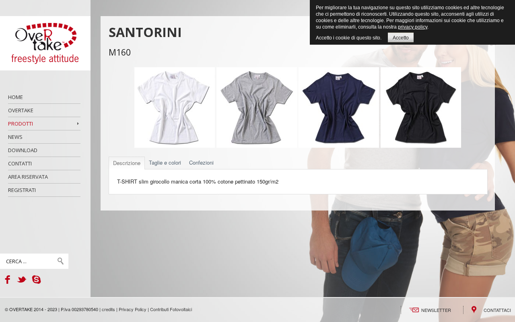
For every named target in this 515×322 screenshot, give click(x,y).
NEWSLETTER (436, 310)
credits (108, 309)
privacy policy (412, 27)
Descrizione (126, 163)
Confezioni (201, 162)
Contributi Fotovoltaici (171, 309)
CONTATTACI (497, 310)
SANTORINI (145, 32)
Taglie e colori (165, 162)
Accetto (401, 38)
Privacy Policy (132, 309)
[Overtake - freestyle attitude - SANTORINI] (45, 43)
